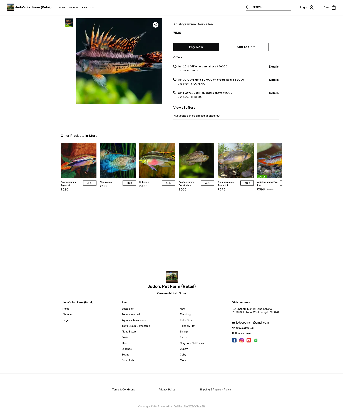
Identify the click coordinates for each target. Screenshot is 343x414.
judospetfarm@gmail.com (252, 322)
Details (274, 66)
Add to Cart (246, 47)
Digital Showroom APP (189, 406)
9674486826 (245, 328)
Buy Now (196, 47)
